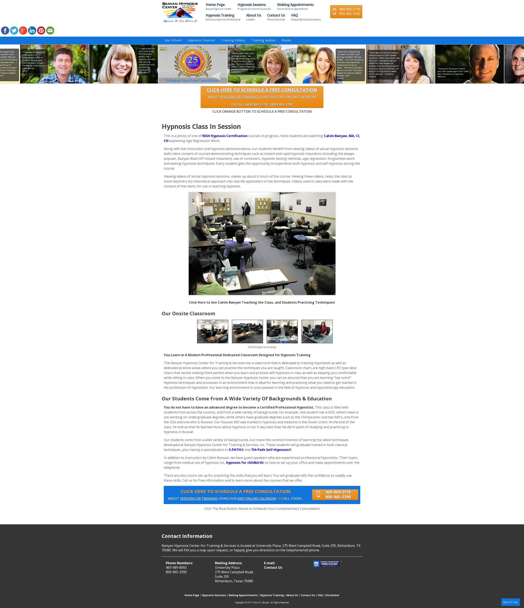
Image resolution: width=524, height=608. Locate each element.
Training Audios (264, 40)
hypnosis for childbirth (244, 462)
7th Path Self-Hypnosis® (271, 449)
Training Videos (233, 40)
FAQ (306, 17)
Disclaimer (332, 595)
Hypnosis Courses (201, 40)
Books (286, 40)
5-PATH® (236, 449)
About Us (253, 17)
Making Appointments (295, 6)
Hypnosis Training (223, 17)
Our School (173, 40)
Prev (158, 64)
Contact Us (276, 17)
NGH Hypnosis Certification (224, 136)
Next (366, 64)
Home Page (218, 6)
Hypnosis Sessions (254, 6)
